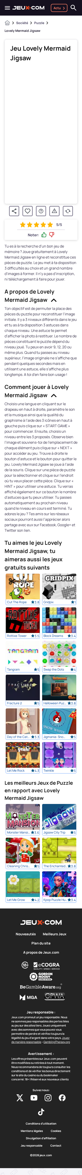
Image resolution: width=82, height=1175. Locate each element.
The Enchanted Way (55, 866)
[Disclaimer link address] (46, 966)
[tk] (41, 1112)
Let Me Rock (16, 770)
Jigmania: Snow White (55, 737)
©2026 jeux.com (41, 1155)
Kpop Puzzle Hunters (55, 900)
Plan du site (41, 943)
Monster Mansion (19, 832)
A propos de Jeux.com (41, 952)
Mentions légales (32, 1131)
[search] (73, 8)
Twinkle (49, 770)
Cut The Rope (17, 602)
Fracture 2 (14, 703)
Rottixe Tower (17, 636)
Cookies (56, 1131)
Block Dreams (53, 636)
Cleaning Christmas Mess (19, 866)
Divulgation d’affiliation (41, 1138)
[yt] (34, 1098)
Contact (55, 1145)
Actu (57, 8)
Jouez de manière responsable (40, 1040)
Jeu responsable (31, 1145)
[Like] (44, 235)
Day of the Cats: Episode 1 (19, 737)
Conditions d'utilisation (41, 1123)
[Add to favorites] (27, 211)
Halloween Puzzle (55, 703)
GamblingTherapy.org (57, 1042)
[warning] (54, 211)
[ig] (48, 1097)
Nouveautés (26, 934)
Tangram (13, 669)
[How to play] (41, 211)
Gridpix (49, 602)
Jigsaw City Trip (54, 832)
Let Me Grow (16, 900)
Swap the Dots (54, 669)
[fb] (62, 1097)
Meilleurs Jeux (54, 934)
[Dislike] (51, 235)
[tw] (19, 1097)
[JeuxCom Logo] (28, 7)
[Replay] (68, 211)
